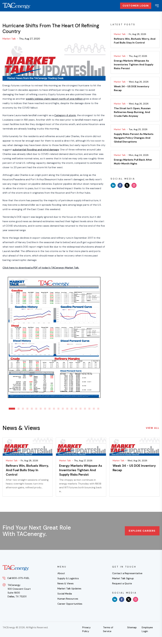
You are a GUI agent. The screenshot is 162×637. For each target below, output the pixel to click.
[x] (127, 185)
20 (98, 409)
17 (85, 409)
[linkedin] (113, 185)
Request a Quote (122, 583)
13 (67, 409)
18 (89, 409)
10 (54, 409)
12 (63, 409)
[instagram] (134, 185)
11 (58, 409)
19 (94, 409)
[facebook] (120, 185)
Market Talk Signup (123, 578)
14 (72, 409)
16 (80, 409)
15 (76, 409)
